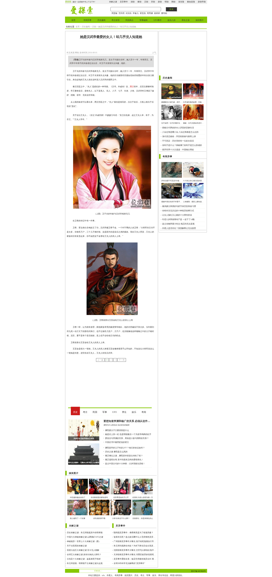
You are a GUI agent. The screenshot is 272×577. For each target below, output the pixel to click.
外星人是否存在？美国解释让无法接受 (179, 228)
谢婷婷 (157, 13)
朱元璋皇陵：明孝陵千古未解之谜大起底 (85, 563)
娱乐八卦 (172, 20)
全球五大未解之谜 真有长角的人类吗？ (84, 554)
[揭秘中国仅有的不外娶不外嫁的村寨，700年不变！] (171, 198)
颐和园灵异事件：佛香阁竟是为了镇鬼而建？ (133, 533)
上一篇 (100, 360)
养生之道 (186, 20)
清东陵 (181, 2)
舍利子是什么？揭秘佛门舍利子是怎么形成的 (182, 145)
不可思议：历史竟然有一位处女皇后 (178, 141)
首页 (73, 20)
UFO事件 (158, 20)
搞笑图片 (200, 20)
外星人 (110, 575)
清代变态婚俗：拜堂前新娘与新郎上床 (179, 136)
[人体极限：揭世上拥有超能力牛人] (193, 198)
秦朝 (139, 2)
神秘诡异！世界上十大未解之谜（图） (84, 541)
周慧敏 (114, 13)
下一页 (122, 360)
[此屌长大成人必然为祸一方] (142, 494)
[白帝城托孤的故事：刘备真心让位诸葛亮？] (193, 98)
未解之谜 (113, 2)
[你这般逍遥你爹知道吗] (99, 494)
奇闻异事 (87, 20)
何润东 (129, 13)
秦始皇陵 (191, 2)
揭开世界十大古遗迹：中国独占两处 (178, 150)
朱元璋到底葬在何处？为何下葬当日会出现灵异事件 (135, 546)
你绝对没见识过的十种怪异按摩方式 (178, 211)
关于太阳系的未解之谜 (77, 546)
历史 (136, 575)
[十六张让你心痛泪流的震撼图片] (193, 177)
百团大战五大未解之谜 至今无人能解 (83, 550)
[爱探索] (81, 14)
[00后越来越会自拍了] (77, 494)
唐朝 (160, 2)
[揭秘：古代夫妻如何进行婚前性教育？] (193, 119)
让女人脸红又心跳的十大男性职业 (177, 215)
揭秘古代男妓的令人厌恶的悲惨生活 (178, 128)
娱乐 (154, 575)
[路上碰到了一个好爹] (77, 515)
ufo (103, 575)
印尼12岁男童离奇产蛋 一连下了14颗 (178, 219)
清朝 (133, 2)
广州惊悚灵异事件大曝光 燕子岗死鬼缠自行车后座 (135, 541)
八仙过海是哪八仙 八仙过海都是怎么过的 (180, 132)
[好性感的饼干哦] (99, 515)
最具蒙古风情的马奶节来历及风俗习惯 (179, 206)
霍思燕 (143, 13)
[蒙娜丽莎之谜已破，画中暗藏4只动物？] (171, 98)
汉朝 (146, 2)
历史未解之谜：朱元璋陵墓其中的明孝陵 (85, 533)
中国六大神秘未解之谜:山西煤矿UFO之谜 (85, 537)
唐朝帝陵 (202, 2)
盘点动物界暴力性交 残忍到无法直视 (178, 224)
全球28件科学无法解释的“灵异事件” (129, 563)
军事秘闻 (143, 20)
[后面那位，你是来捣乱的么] (142, 515)
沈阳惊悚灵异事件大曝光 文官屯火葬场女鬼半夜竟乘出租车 (135, 550)
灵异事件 (124, 2)
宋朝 (153, 2)
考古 (142, 575)
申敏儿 (136, 13)
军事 (148, 575)
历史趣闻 (101, 20)
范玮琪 (122, 13)
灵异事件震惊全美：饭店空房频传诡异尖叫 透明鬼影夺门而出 (135, 559)
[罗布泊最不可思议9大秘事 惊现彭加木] (171, 177)
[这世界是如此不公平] (121, 494)
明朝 (167, 2)
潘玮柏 (164, 13)
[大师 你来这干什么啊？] (121, 515)
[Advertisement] (111, 46)
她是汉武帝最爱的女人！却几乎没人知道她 (111, 37)
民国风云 (129, 20)
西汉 (132, 87)
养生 (160, 575)
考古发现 (115, 20)
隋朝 (173, 2)
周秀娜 (150, 13)
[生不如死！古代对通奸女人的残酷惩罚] (171, 119)
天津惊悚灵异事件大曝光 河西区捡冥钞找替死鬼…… (135, 554)
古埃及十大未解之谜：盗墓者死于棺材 (84, 559)
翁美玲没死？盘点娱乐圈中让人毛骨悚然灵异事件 (135, 537)
